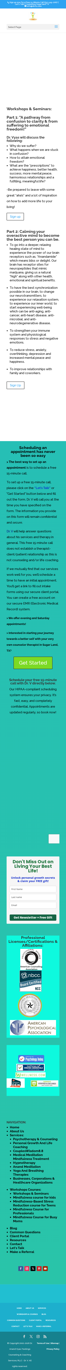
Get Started (33, 663)
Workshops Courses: (25, 1189)
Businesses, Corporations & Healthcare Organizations (34, 1180)
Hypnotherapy (24, 1163)
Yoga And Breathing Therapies (28, 1172)
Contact (16, 1244)
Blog (13, 1228)
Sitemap (54, 1343)
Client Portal (19, 1236)
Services (42, 1308)
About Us (17, 1131)
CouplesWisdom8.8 (28, 1151)
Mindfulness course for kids (34, 1197)
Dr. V (10, 531)
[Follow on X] (33, 1268)
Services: (17, 1135)
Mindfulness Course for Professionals (31, 1211)
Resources (18, 1240)
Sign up (15, 216)
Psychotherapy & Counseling (35, 1139)
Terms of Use (43, 1343)
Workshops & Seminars (31, 1193)
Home (14, 1127)
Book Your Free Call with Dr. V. (25, 5)
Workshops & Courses (27, 1314)
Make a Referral (22, 1252)
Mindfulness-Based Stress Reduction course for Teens (34, 1203)
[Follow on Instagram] (26, 1268)
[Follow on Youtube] (45, 1268)
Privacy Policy (53, 1349)
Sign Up (15, 385)
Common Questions (25, 1232)
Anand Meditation (27, 1167)
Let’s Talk (27, 1326)
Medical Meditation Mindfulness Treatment (31, 1157)
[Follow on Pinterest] (39, 1268)
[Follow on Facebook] (20, 1268)
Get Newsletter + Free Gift (33, 918)
